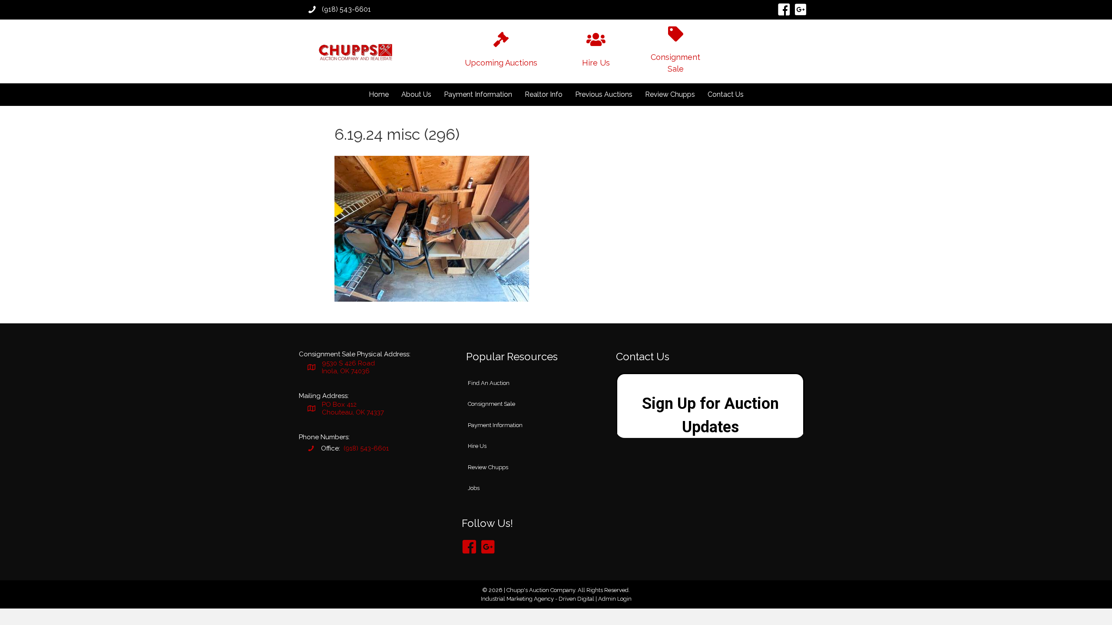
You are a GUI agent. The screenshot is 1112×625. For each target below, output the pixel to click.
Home (379, 94)
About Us (416, 94)
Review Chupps (670, 94)
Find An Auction (489, 383)
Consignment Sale (491, 404)
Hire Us (477, 446)
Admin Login (615, 598)
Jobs (474, 488)
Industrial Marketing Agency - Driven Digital (537, 598)
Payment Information (478, 94)
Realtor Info (544, 94)
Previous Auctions (603, 94)
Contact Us (726, 94)
